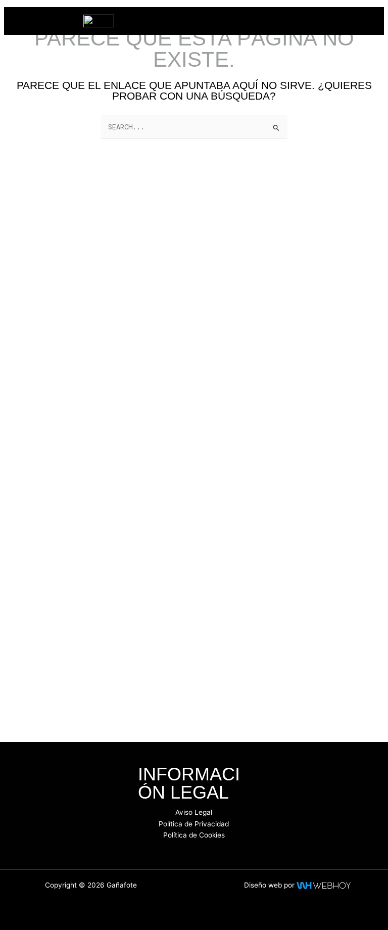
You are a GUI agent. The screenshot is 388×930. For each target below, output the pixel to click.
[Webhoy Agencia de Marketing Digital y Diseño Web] (324, 885)
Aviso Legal (193, 812)
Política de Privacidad (194, 824)
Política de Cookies (194, 835)
